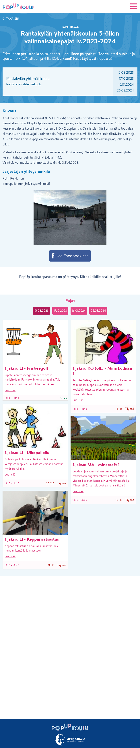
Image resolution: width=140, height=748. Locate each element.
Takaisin (12, 18)
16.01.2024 (79, 310)
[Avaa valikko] (133, 6)
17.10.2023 (60, 310)
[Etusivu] (18, 6)
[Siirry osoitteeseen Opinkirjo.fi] (70, 739)
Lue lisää (10, 390)
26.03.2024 (98, 310)
